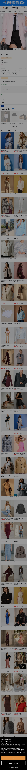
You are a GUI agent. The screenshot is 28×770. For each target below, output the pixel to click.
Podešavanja (13, 763)
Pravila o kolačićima (10, 752)
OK (13, 758)
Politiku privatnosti (20, 752)
